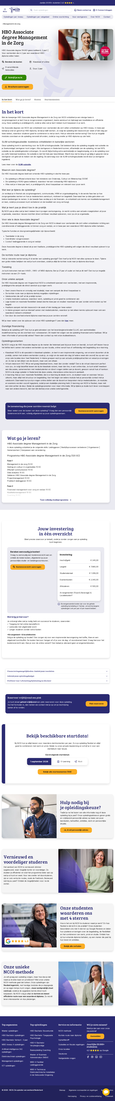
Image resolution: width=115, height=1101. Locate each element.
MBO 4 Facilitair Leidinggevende (37, 1063)
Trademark (109, 1096)
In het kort (7, 99)
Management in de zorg (11, 24)
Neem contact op (84, 10)
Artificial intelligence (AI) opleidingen (12, 1050)
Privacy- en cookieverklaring (91, 1096)
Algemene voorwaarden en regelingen (83, 1090)
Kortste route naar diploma (69, 1035)
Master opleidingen (10, 1031)
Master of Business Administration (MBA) (39, 1056)
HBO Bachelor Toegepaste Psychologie (41, 1036)
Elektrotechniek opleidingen (13, 1056)
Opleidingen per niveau (13, 17)
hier (67, 321)
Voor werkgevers (79, 17)
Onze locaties (64, 1049)
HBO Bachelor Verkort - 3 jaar (15, 1040)
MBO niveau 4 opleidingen (13, 1044)
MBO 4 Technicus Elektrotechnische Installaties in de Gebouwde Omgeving (42, 1072)
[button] (106, 1092)
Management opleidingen (12, 1061)
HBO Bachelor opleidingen (13, 1035)
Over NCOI (95, 17)
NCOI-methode (64, 1031)
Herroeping (72, 1096)
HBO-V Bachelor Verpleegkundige (37, 1044)
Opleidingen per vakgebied (38, 17)
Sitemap (62, 1090)
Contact (107, 17)
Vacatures (62, 1054)
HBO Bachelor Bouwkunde (41, 1031)
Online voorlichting (61, 17)
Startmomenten (52, 99)
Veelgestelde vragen (66, 1058)
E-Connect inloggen (104, 10)
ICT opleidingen (8, 1066)
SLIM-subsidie (24, 164)
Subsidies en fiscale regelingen (71, 1044)
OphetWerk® (63, 1040)
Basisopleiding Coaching (40, 1050)
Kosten (37, 99)
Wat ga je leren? (23, 99)
